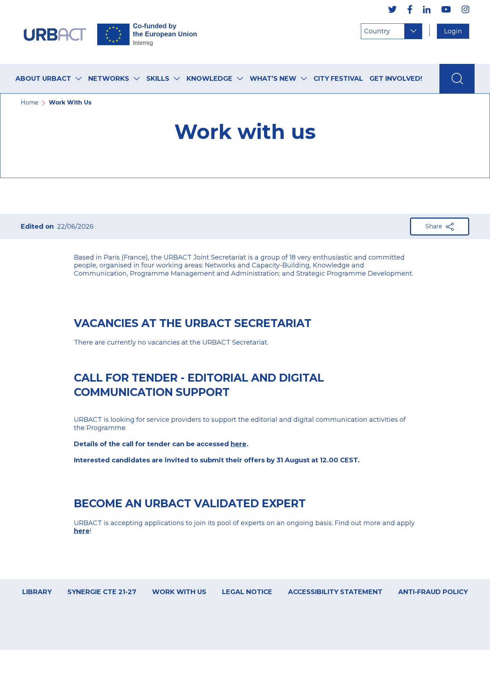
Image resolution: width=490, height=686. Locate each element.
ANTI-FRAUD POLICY (433, 592)
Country (377, 31)
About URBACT (43, 79)
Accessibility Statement (335, 592)
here (82, 531)
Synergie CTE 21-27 (101, 592)
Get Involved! (395, 79)
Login (453, 31)
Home (29, 102)
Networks (108, 79)
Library (37, 592)
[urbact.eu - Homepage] (110, 32)
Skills (157, 79)
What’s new (273, 79)
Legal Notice (247, 592)
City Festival (338, 79)
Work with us (179, 592)
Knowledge (209, 79)
